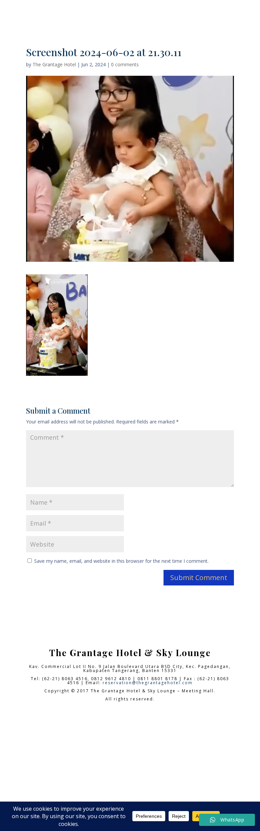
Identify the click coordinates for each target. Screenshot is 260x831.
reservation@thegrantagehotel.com (148, 683)
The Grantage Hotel (54, 64)
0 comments (125, 64)
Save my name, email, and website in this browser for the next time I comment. (121, 561)
